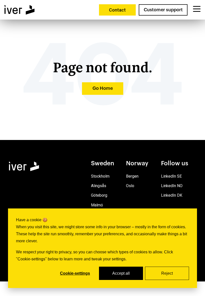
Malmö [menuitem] (97, 205)
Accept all (121, 273)
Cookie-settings (75, 273)
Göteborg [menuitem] (99, 195)
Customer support (163, 10)
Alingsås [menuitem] (98, 185)
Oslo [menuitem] (130, 185)
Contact (117, 10)
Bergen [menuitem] (132, 176)
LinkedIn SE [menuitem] (171, 176)
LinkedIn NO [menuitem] (171, 185)
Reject (167, 273)
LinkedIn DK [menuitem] (171, 195)
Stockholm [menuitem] (100, 176)
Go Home (102, 88)
